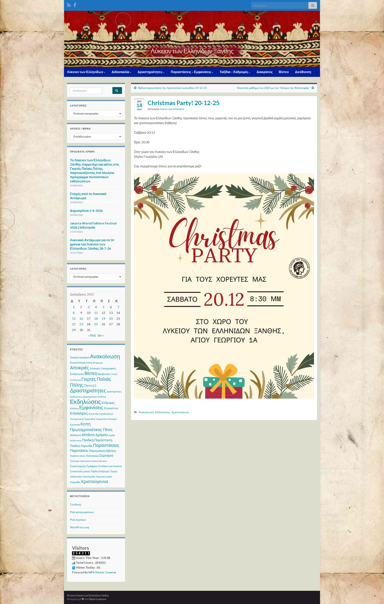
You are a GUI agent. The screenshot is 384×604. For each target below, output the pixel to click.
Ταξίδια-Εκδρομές (100, 471)
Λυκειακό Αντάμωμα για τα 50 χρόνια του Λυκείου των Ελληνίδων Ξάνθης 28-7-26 (92, 244)
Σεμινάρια (106, 455)
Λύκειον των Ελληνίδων (85, 72)
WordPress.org (79, 527)
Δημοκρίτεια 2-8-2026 (86, 210)
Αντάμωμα (98, 362)
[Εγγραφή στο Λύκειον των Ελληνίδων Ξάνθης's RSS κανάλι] (69, 4)
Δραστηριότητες (150, 72)
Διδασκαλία (121, 72)
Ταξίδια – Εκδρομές (234, 72)
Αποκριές (79, 367)
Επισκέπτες (111, 408)
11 (96, 313)
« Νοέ (92, 335)
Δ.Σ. (94, 385)
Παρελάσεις (79, 450)
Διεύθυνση (303, 72)
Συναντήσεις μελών (80, 471)
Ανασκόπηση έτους (81, 362)
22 (74, 324)
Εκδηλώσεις (162, 412)
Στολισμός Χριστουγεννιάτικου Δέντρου (88, 461)
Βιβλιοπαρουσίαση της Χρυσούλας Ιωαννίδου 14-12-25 (172, 87)
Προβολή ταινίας (77, 455)
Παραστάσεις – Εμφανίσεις (191, 72)
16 (81, 318)
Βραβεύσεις (104, 374)
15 (74, 318)
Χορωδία (75, 482)
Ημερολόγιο (101, 419)
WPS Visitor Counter (102, 572)
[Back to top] (375, 595)
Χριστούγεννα (180, 412)
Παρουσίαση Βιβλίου (102, 450)
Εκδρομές (108, 402)
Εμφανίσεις (91, 407)
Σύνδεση (75, 504)
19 (103, 318)
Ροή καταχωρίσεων (82, 512)
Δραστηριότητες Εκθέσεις (94, 396)
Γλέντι (88, 385)
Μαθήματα (75, 435)
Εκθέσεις (74, 408)
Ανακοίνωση (146, 412)
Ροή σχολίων (78, 519)
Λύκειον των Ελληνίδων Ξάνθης (192, 51)
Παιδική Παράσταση (97, 440)
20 (111, 318)
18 (96, 318)
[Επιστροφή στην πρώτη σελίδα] (192, 39)
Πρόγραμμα (92, 455)
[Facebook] (74, 4)
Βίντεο (284, 72)
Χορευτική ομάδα (104, 476)
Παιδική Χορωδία (81, 445)
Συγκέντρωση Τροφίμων (84, 466)
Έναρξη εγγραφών (79, 357)
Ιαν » (101, 335)
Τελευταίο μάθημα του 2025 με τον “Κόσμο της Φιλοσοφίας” (273, 87)
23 (81, 324)
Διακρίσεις (265, 72)
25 (96, 324)
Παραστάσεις (106, 445)
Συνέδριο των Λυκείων (110, 466)
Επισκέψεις (79, 413)
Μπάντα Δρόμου (95, 434)
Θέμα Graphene (97, 599)
